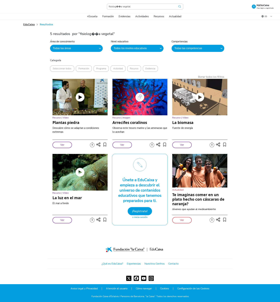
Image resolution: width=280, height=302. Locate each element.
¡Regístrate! (139, 211)
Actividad (118, 68)
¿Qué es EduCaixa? (112, 263)
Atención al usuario (117, 288)
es (266, 16)
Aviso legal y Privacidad (84, 288)
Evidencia (150, 68)
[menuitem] (92, 16)
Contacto (173, 263)
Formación (84, 68)
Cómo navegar (144, 288)
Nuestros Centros (154, 263)
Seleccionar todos (62, 68)
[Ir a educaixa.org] (22, 6)
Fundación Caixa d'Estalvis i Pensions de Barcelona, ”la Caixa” (123, 296)
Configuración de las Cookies (193, 288)
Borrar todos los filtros (211, 77)
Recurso (134, 68)
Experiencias (134, 263)
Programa (101, 68)
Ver (62, 145)
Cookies (164, 288)
